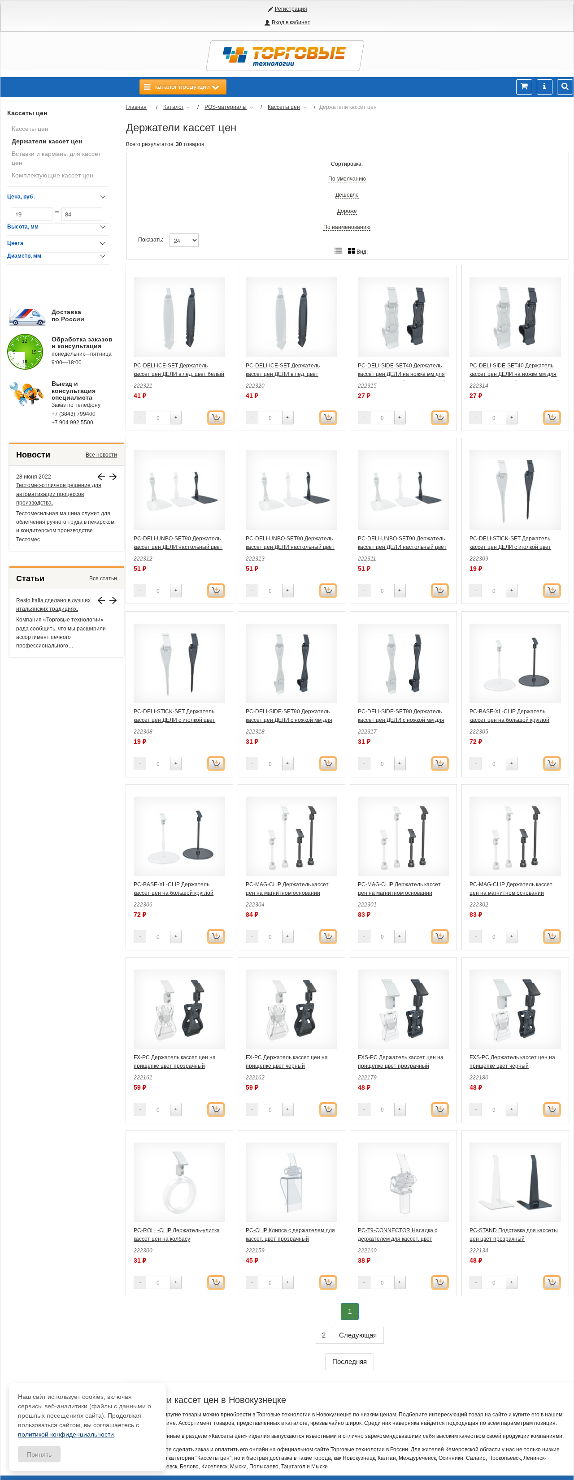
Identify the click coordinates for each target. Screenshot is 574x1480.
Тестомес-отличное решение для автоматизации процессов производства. (58, 493)
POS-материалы (225, 107)
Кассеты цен (27, 113)
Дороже (347, 211)
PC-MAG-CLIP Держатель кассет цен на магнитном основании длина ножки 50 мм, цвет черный (511, 893)
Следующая (358, 1335)
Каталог (173, 107)
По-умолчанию (347, 179)
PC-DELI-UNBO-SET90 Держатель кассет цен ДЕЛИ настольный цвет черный (402, 547)
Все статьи (103, 578)
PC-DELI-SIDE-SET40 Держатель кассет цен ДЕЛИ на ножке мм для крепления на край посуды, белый (401, 374)
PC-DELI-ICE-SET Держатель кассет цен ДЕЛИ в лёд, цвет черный (283, 374)
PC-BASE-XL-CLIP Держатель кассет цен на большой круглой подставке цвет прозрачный (509, 720)
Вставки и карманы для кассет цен (56, 158)
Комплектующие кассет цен (52, 175)
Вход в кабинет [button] (291, 22)
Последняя (349, 1361)
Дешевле (347, 195)
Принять (39, 1454)
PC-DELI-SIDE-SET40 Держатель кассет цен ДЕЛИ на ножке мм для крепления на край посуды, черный (515, 374)
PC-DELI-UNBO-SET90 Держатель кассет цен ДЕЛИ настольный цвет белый (178, 547)
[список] (351, 251)
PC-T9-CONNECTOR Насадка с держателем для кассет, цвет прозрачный (397, 1239)
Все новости (101, 455)
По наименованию (346, 227)
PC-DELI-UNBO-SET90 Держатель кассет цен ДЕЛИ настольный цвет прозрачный (290, 547)
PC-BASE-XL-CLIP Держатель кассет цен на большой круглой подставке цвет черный (173, 893)
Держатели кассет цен (47, 141)
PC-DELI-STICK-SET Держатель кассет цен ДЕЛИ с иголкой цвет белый (510, 547)
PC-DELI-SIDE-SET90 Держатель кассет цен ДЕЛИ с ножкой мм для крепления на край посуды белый (289, 720)
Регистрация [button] (291, 9)
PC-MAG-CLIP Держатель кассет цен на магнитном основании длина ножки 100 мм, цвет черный (289, 893)
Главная (136, 107)
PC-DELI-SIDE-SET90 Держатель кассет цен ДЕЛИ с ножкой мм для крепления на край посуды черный (402, 720)
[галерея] (338, 251)
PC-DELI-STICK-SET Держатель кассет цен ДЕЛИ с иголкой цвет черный (174, 720)
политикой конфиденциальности (66, 1434)
